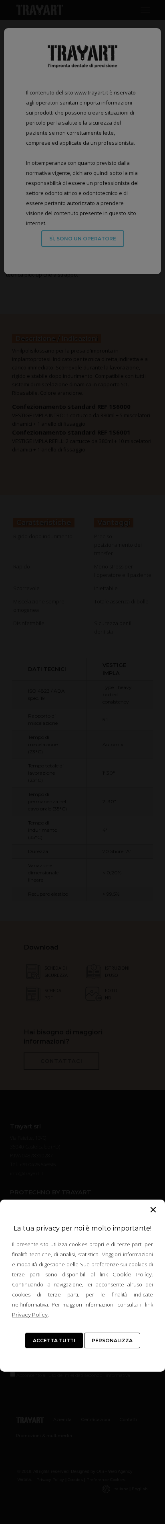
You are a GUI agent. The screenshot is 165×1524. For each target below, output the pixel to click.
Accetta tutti (54, 1340)
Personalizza (112, 1340)
